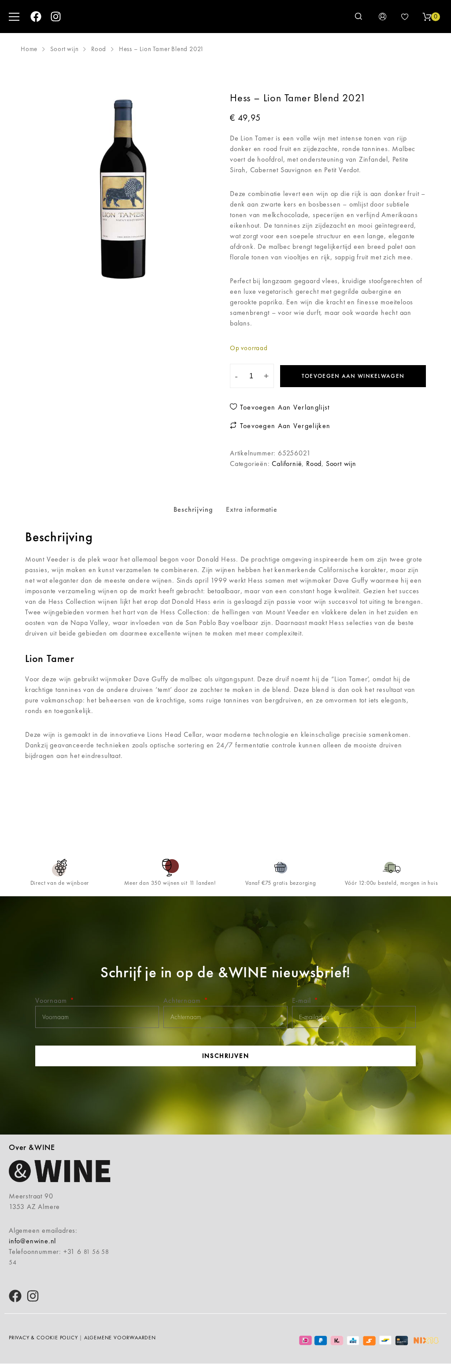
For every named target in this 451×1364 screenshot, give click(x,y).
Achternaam (183, 1000)
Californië (287, 463)
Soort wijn (64, 49)
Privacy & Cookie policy (43, 1337)
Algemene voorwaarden (120, 1337)
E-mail (302, 1000)
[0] (426, 16)
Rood (98, 49)
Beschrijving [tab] (193, 509)
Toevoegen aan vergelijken (283, 425)
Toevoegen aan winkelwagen (353, 376)
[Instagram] (55, 16)
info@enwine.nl (32, 1241)
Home (29, 49)
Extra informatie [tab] (251, 509)
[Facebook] (36, 16)
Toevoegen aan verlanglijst (283, 407)
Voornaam (52, 1000)
